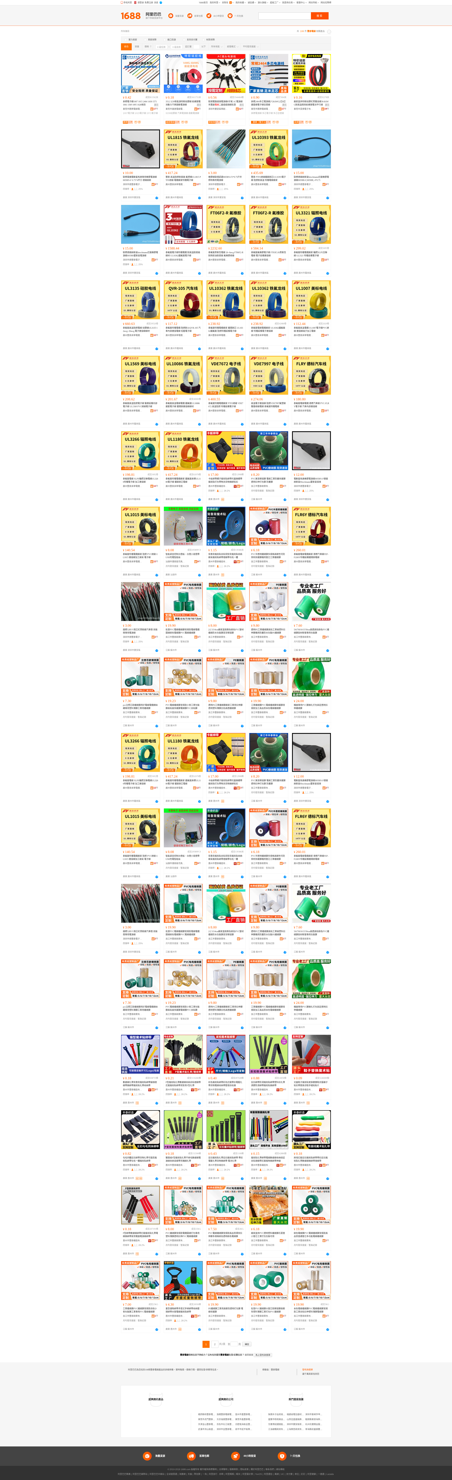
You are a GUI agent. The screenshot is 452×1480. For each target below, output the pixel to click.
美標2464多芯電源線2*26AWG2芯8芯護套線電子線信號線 (268, 103)
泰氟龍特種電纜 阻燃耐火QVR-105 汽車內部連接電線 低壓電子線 (183, 329)
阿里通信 (268, 1474)
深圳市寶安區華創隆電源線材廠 (218, 109)
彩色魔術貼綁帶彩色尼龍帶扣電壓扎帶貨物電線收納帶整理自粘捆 (225, 1084)
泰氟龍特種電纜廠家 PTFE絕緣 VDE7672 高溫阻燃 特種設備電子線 (225, 405)
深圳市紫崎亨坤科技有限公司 (319, 1414)
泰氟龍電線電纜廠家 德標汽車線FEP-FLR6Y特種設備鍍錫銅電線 (311, 556)
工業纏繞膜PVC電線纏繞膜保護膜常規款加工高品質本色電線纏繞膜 (268, 707)
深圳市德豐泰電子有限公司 (132, 184)
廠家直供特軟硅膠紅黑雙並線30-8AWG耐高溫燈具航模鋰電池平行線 (311, 103)
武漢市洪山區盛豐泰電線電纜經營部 (215, 1429)
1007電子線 (128, 113)
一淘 (205, 1474)
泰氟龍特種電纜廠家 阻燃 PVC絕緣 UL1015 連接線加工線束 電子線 (140, 556)
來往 (297, 1474)
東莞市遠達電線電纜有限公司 (175, 109)
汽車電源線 (182, 113)
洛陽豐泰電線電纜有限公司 (229, 1414)
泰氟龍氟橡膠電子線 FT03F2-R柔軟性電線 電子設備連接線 (268, 254)
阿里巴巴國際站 (140, 1474)
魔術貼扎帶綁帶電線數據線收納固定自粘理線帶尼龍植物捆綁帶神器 (268, 1159)
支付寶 (289, 1474)
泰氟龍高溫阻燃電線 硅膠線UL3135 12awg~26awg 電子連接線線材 (140, 329)
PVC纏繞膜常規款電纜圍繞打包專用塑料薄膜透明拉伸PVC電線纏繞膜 (183, 1235)
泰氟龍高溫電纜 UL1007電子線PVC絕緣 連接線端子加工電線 (311, 329)
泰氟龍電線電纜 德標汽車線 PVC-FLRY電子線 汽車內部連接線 (311, 405)
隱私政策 (244, 1469)
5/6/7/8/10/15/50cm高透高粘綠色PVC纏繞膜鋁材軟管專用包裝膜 (311, 631)
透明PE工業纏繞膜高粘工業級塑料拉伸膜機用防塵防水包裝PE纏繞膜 (268, 631)
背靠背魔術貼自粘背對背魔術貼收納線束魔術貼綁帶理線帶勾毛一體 (225, 556)
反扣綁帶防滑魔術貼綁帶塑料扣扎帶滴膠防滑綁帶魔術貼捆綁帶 (268, 1084)
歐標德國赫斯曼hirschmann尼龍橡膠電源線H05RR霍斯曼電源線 (140, 254)
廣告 (156, 105)
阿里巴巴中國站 (157, 1474)
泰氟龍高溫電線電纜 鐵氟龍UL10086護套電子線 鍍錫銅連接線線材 (183, 405)
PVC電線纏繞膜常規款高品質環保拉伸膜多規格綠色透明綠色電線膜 (225, 1235)
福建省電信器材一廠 (296, 1414)
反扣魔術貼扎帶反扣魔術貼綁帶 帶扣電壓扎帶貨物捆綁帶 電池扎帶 (225, 1159)
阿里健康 (311, 1474)
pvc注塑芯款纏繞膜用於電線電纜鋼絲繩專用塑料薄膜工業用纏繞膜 (140, 707)
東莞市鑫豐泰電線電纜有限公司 (250, 1419)
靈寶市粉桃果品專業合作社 (281, 1419)
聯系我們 (270, 1469)
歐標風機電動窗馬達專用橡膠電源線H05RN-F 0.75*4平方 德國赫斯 (140, 178)
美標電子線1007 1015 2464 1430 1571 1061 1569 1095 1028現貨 (140, 103)
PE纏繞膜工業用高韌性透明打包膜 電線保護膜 (225, 1310)
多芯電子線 (267, 113)
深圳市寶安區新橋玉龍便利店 (300, 1424)
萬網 (277, 1474)
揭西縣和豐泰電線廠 (207, 1414)
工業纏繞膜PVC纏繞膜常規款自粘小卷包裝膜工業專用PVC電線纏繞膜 (140, 1310)
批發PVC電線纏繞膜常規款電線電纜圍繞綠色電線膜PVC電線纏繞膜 (183, 631)
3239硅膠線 (171, 113)
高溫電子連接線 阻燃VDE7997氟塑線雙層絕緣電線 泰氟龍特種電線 (268, 405)
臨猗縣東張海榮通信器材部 (318, 1419)
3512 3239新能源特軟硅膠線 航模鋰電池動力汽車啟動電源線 (183, 103)
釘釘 (303, 1474)
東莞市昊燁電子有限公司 (303, 109)
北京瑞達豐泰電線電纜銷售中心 (231, 1419)
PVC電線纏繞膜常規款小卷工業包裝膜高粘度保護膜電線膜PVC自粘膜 (183, 707)
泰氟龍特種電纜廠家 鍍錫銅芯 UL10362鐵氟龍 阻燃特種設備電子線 (225, 329)
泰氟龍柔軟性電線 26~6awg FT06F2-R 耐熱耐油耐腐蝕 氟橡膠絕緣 (225, 254)
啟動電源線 (194, 113)
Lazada (330, 1474)
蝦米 (238, 1474)
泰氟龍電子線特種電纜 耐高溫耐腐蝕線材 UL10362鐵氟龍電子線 (183, 254)
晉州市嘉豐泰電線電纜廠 (246, 1414)
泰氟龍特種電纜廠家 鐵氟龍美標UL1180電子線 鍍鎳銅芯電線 (183, 480)
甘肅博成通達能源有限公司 (281, 1424)
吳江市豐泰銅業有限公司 (260, 486)
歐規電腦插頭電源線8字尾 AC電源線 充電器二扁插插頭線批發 (225, 103)
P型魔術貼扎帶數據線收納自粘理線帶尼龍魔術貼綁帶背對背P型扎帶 (183, 1084)
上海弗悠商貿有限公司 (297, 1429)
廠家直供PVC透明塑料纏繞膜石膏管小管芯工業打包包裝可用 (268, 1235)
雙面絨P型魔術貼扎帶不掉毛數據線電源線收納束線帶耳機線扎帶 (183, 1159)
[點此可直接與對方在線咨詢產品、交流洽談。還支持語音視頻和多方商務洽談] (156, 197)
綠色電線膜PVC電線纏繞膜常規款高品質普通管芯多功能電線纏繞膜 (311, 1235)
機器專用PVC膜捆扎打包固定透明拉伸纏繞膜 (311, 707)
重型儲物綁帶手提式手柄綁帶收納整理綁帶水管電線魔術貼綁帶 (183, 1310)
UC (282, 1474)
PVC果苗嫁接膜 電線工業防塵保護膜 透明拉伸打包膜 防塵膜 (268, 480)
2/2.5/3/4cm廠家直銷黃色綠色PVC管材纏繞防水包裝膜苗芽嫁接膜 (226, 631)
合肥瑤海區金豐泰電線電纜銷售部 (251, 1424)
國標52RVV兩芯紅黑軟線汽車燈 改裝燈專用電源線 (140, 631)
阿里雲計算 (247, 1474)
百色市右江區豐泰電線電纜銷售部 (232, 1424)
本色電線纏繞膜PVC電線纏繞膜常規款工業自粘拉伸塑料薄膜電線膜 (311, 1310)
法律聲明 (223, 1469)
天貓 (190, 1474)
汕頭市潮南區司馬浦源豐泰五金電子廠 (175, 561)
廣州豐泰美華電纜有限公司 (175, 184)
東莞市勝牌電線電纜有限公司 (132, 109)
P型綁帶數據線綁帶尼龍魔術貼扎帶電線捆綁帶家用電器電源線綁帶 (140, 1235)
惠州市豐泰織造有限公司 (218, 486)
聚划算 (197, 1474)
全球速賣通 (171, 1474)
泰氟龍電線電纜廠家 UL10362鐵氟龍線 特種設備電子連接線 (268, 329)
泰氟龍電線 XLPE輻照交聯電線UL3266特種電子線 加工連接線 (140, 480)
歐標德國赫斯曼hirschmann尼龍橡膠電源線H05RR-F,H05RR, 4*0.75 (311, 178)
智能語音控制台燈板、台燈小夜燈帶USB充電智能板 (183, 556)
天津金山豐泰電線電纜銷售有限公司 (215, 1424)
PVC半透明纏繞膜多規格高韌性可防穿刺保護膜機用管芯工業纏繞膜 (268, 556)
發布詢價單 (307, 1370)
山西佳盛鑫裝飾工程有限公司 (300, 1419)
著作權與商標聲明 (208, 1469)
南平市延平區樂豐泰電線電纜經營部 (252, 1429)
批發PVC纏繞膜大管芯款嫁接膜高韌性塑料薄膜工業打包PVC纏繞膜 (268, 1310)
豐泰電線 (275, 1370)
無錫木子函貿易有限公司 (280, 1414)
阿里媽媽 (229, 1474)
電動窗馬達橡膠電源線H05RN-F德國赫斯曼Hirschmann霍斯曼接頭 (311, 480)
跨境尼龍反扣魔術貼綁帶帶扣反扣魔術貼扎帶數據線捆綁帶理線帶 (311, 1159)
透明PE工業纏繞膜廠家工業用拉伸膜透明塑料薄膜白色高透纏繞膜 (225, 707)
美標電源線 (256, 113)
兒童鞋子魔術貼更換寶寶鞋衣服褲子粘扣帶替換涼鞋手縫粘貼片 (311, 1084)
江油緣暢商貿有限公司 (278, 1429)
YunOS (258, 1474)
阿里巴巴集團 (124, 1474)
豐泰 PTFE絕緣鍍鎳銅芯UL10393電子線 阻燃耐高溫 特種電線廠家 (268, 178)
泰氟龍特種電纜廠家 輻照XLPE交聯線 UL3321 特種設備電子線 (310, 254)
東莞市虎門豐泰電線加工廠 (211, 1419)
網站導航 (280, 1469)
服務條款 (234, 1469)
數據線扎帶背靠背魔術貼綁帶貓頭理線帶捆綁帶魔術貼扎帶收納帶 (140, 1084)
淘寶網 (182, 1474)
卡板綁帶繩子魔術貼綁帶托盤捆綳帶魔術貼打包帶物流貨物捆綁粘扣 (225, 480)
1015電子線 (140, 113)
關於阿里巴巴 (257, 1469)
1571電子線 (152, 113)
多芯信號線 (278, 113)
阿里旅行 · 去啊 (216, 1474)
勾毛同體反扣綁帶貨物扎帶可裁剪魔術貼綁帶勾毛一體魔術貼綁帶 (140, 1159)
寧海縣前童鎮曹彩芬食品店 (318, 1429)
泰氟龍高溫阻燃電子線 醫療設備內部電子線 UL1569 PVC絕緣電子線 (140, 405)
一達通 (321, 1474)
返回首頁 (249, 1355)
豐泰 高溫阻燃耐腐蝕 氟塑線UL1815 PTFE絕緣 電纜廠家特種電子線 (183, 178)
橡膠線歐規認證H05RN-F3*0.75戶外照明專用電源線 (225, 178)
